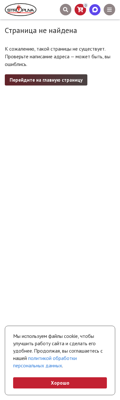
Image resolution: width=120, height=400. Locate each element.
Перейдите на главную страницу (46, 80)
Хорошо (60, 383)
